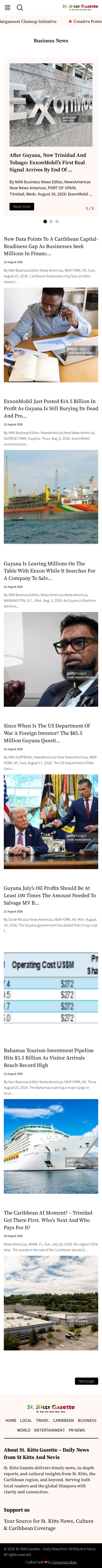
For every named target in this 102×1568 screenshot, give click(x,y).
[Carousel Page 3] (57, 221)
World (23, 1430)
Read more (21, 206)
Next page (86, 1381)
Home (10, 1421)
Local (26, 1421)
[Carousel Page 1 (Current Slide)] (45, 221)
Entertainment (49, 1430)
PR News (77, 1430)
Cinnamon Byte (64, 1562)
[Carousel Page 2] (51, 221)
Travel (42, 1421)
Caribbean (63, 1421)
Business (87, 1421)
